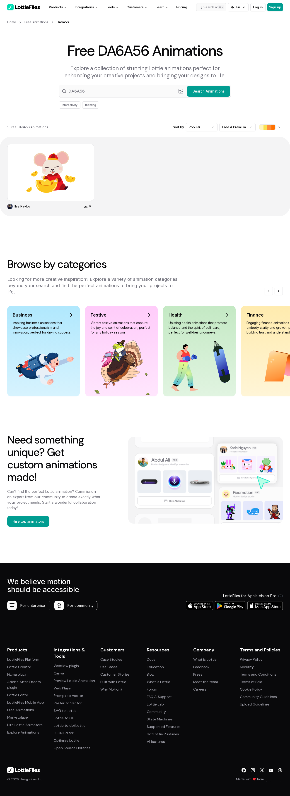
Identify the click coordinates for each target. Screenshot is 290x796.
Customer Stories (115, 674)
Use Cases (109, 667)
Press (197, 674)
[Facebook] (243, 770)
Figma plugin (17, 674)
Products (56, 7)
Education (155, 667)
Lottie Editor (17, 695)
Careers (199, 689)
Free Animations (20, 710)
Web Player (63, 688)
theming (90, 105)
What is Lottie (158, 681)
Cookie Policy (251, 689)
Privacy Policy (251, 659)
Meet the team (205, 681)
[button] (145, 91)
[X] (262, 770)
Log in (258, 7)
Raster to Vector (68, 703)
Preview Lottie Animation (74, 680)
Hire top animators (28, 521)
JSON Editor (64, 733)
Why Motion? (111, 689)
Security (247, 667)
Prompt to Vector (68, 695)
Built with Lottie (113, 681)
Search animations (214, 7)
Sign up (275, 7)
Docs (151, 659)
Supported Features (164, 726)
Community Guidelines (258, 696)
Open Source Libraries (72, 748)
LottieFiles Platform (23, 659)
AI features (156, 741)
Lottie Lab (155, 704)
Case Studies (111, 659)
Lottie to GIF (64, 718)
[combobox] (202, 127)
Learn (159, 7)
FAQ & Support (159, 696)
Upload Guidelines (255, 704)
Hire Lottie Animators (25, 724)
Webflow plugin (66, 665)
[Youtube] (271, 770)
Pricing (181, 7)
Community (156, 711)
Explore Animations (23, 732)
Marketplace (17, 717)
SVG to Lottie (65, 710)
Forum (152, 689)
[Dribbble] (280, 770)
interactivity (69, 105)
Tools (110, 7)
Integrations (84, 7)
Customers (135, 7)
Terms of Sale (251, 681)
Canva (59, 673)
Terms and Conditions (258, 674)
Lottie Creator (19, 667)
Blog (150, 674)
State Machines (160, 719)
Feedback (201, 667)
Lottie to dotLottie (69, 725)
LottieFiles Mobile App (25, 702)
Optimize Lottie (66, 740)
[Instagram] (253, 770)
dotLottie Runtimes (163, 734)
